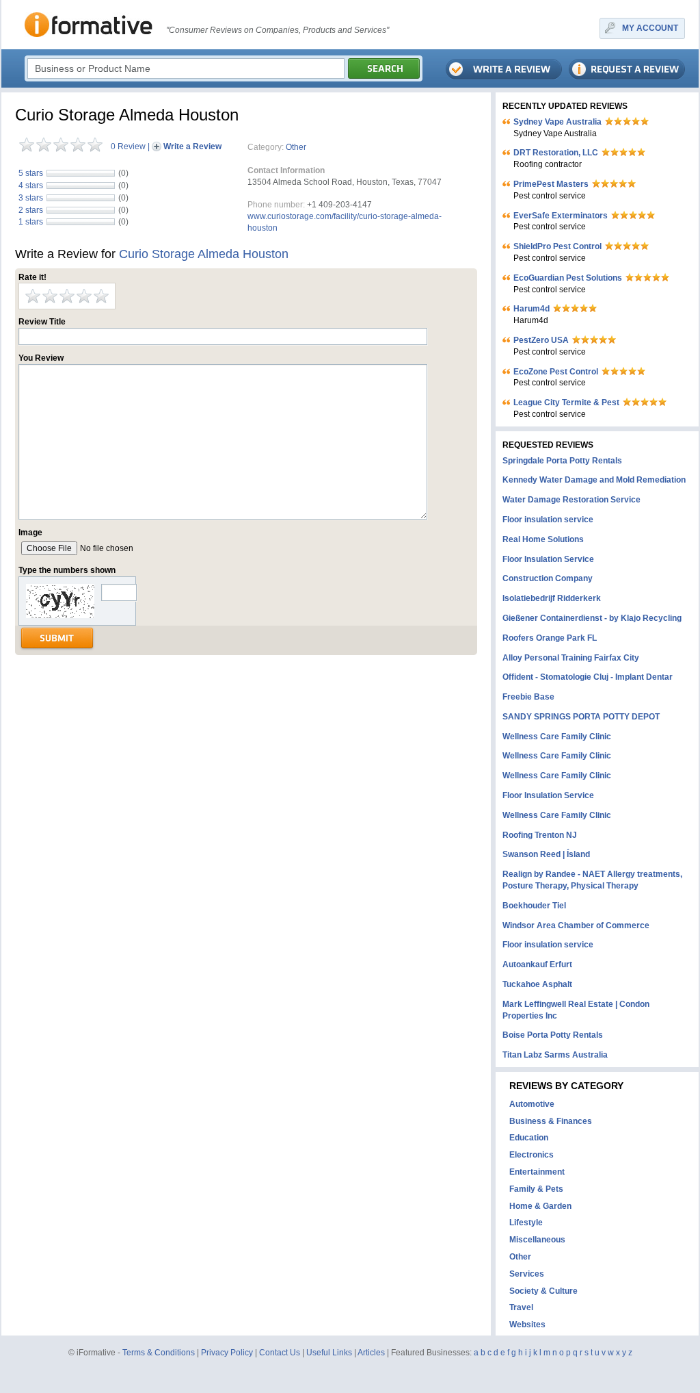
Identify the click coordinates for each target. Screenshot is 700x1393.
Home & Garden (540, 1206)
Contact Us (279, 1352)
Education (528, 1137)
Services (526, 1274)
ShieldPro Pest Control (557, 246)
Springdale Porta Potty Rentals (562, 460)
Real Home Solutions (543, 539)
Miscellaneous (537, 1239)
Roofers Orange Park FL (549, 638)
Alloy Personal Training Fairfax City (570, 658)
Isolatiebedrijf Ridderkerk (551, 598)
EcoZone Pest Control (555, 371)
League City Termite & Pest (566, 402)
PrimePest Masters (551, 184)
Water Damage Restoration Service (571, 499)
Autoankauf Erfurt (537, 964)
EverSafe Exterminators (560, 215)
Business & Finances (550, 1121)
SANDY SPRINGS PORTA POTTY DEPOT (581, 716)
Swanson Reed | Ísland (546, 854)
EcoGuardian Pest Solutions (567, 278)
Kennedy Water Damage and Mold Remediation (594, 480)
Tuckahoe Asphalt (537, 984)
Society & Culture (543, 1291)
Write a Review (192, 146)
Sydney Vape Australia (557, 122)
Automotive (531, 1104)
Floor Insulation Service (548, 559)
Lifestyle (526, 1222)
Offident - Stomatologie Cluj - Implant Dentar (587, 677)
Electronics (531, 1155)
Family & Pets (536, 1189)
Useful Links (329, 1352)
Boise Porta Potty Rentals (552, 1035)
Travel (521, 1307)
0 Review (128, 146)
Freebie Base (528, 697)
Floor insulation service (547, 519)
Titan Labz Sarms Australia (555, 1055)
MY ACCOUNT (650, 28)
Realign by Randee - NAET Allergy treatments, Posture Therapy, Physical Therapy (592, 880)
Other (296, 147)
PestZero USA (541, 340)
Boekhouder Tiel (534, 905)
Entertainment (537, 1172)
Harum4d (531, 309)
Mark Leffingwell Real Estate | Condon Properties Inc (575, 1010)
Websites (527, 1324)
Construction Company (547, 578)
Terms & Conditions (158, 1352)
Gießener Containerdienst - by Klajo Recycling (592, 618)
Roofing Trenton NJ (539, 835)
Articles (371, 1352)
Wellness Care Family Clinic (556, 736)
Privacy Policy (227, 1352)
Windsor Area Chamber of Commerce (575, 925)
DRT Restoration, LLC (555, 152)
